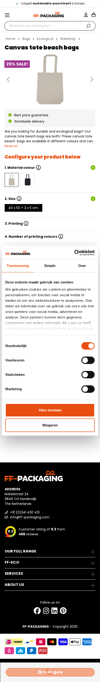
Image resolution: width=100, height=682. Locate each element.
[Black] (27, 180)
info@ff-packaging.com (29, 517)
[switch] (88, 360)
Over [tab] (82, 266)
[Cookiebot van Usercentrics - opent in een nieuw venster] (74, 253)
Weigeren (50, 425)
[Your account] (88, 15)
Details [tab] (50, 266)
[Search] (88, 26)
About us (14, 584)
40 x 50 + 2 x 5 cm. (23, 207)
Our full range (20, 551)
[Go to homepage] (49, 14)
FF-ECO (12, 562)
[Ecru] (12, 180)
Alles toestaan (50, 410)
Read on (11, 146)
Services (14, 573)
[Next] (91, 79)
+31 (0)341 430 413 (24, 512)
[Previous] (8, 79)
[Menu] (9, 15)
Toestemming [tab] (18, 266)
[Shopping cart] (94, 15)
